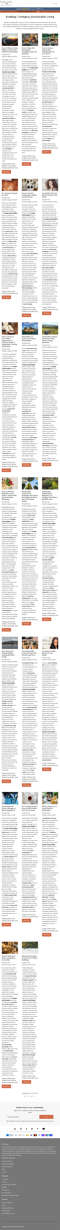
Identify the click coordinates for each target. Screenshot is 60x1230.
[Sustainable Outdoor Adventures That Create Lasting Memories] (50, 328)
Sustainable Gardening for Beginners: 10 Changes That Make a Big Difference (50, 495)
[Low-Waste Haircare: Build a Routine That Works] (50, 185)
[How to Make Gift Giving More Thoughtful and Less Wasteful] (30, 40)
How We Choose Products (9, 1184)
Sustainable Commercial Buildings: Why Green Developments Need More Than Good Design (30, 496)
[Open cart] (56, 4)
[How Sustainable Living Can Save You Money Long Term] (30, 643)
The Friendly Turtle (17, 1226)
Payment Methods (7, 1202)
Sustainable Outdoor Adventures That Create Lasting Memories (49, 339)
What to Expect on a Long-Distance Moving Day (49, 808)
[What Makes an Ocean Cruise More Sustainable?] (30, 328)
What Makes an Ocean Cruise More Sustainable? (29, 338)
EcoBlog (11, 16)
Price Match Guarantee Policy (10, 1195)
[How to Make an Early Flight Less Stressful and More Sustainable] (10, 40)
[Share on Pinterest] (37, 1129)
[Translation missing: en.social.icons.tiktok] (32, 1129)
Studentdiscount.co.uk (8, 1213)
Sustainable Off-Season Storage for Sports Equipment (9, 808)
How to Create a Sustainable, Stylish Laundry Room (29, 195)
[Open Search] (53, 3)
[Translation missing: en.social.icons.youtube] (43, 1129)
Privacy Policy (6, 1190)
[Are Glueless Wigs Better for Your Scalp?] (50, 643)
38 (32, 1096)
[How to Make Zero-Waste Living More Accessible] (10, 948)
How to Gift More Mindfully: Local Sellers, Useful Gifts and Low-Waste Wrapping (9, 495)
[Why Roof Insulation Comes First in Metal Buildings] (30, 948)
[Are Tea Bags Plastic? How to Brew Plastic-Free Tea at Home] (30, 798)
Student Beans (6, 1210)
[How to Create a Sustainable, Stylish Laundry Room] (30, 185)
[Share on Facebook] (26, 1129)
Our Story (4, 1182)
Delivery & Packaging (8, 1164)
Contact (4, 1172)
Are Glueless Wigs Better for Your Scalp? (48, 653)
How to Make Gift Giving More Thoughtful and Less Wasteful (29, 51)
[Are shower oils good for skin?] (10, 185)
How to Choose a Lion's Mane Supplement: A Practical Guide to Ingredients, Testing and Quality (9, 341)
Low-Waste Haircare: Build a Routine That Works (50, 195)
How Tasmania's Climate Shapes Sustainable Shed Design (8, 654)
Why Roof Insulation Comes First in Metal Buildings (29, 958)
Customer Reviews (7, 1161)
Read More (6, 172)
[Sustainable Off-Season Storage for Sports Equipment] (10, 798)
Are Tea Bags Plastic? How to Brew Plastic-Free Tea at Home (30, 808)
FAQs (3, 1169)
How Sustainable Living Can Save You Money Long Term (29, 653)
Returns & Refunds (7, 1166)
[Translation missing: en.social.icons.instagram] (21, 1129)
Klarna (3, 1205)
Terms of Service (6, 1192)
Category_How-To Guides (9, 166)
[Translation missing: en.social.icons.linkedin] (15, 1129)
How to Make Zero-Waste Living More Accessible (9, 958)
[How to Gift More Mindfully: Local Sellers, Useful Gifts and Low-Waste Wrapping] (10, 483)
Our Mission (5, 1179)
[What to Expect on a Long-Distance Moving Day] (50, 798)
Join (46, 1117)
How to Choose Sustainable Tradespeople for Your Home (48, 51)
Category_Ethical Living (8, 163)
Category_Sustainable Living (10, 167)
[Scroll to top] (56, 1225)
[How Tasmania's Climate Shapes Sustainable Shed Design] (10, 643)
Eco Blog (4, 1187)
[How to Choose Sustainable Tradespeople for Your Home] (50, 40)
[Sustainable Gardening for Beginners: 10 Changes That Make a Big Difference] (50, 483)
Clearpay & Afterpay (7, 1208)
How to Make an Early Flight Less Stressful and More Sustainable (10, 50)
